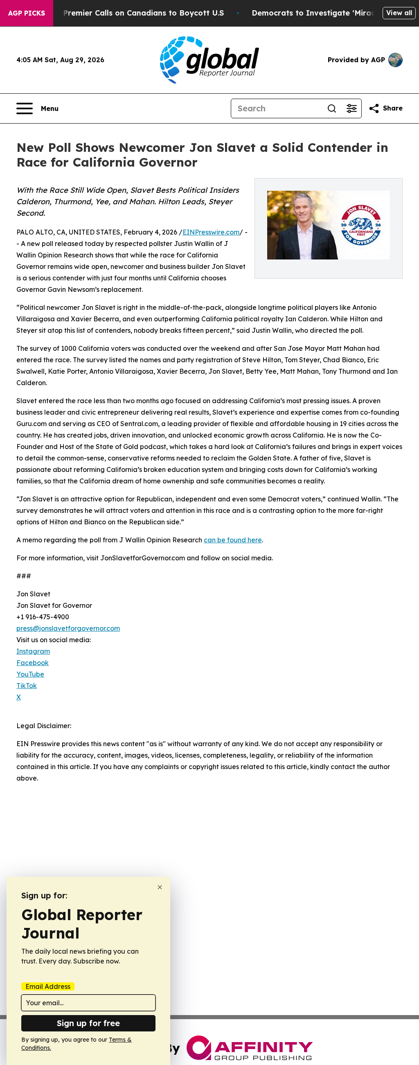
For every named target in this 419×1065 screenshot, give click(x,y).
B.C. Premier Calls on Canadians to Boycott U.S (135, 13)
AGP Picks (26, 13)
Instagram (33, 651)
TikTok (26, 685)
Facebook (32, 663)
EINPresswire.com (210, 232)
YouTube (30, 674)
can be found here (233, 540)
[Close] (160, 887)
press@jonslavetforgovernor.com (68, 628)
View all (399, 13)
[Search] (332, 108)
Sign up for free (88, 1023)
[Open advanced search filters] (351, 108)
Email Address (47, 986)
